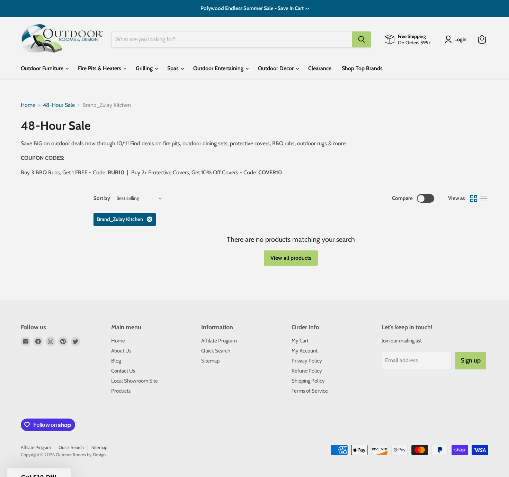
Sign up (187, 301)
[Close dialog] (381, 165)
